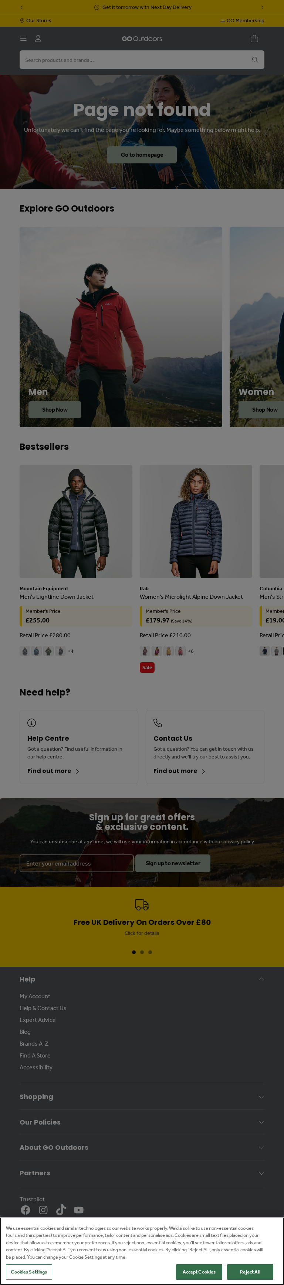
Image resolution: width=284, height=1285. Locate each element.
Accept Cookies (199, 1272)
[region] (142, 1251)
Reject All (250, 1272)
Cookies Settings (29, 1272)
